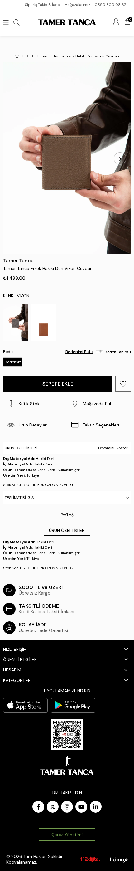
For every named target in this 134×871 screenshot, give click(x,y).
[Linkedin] (96, 807)
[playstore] (73, 705)
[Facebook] (38, 807)
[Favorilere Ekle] (123, 384)
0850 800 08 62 (110, 4)
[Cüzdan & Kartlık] (37, 56)
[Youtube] (81, 807)
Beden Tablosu (118, 351)
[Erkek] (28, 56)
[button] (99, 403)
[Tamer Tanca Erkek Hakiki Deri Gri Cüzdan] (15, 322)
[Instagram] (67, 807)
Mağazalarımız (77, 4)
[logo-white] (67, 765)
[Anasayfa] (22, 56)
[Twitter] (53, 807)
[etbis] (67, 734)
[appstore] (25, 705)
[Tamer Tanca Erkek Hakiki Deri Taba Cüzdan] (43, 322)
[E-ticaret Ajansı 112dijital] (90, 859)
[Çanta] (32, 56)
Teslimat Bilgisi (20, 497)
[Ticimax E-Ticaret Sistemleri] (118, 860)
